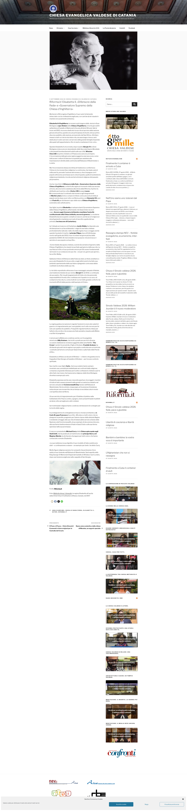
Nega (146, 804)
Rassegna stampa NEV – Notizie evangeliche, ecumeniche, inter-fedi (122, 236)
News (51, 28)
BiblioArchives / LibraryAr (62, 493)
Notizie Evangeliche (114, 158)
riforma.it (62, 512)
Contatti (122, 28)
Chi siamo (60, 28)
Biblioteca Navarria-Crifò (91, 28)
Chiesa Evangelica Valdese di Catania (92, 15)
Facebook (132, 28)
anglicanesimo (58, 510)
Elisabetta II (88, 510)
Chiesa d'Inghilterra (73, 510)
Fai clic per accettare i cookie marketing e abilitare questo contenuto (121, 122)
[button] (183, 799)
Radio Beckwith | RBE (114, 598)
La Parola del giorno (109, 28)
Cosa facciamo (73, 28)
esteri (54, 512)
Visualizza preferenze (171, 804)
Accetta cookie (121, 804)
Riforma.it (110, 402)
